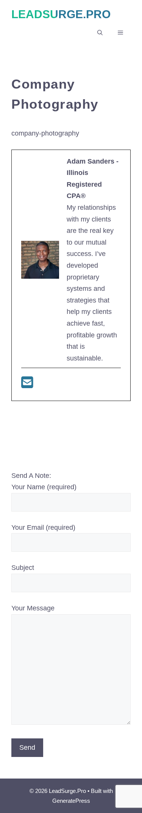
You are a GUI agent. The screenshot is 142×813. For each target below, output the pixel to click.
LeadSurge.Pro (61, 14)
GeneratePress (71, 800)
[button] (100, 32)
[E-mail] (27, 385)
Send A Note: (31, 475)
